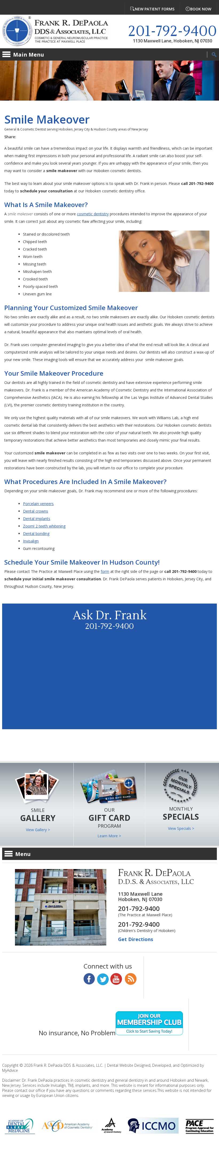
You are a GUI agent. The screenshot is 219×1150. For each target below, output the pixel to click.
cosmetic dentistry (93, 213)
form (105, 571)
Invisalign (31, 541)
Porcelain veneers (38, 503)
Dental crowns (35, 511)
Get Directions (135, 939)
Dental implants (36, 518)
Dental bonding (36, 533)
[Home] (60, 31)
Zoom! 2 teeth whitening (44, 526)
